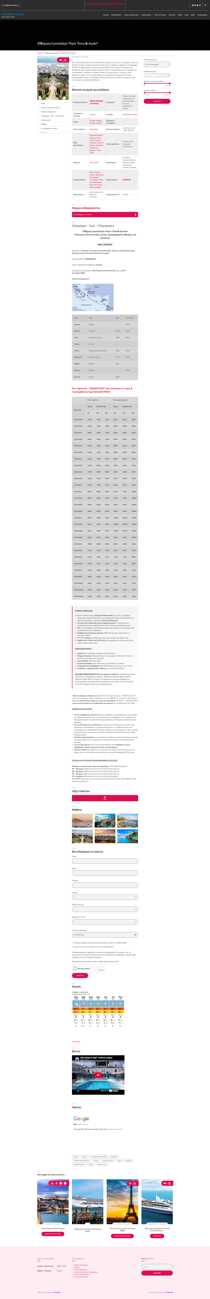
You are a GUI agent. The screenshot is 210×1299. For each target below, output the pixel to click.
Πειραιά (125, 195)
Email (74, 869)
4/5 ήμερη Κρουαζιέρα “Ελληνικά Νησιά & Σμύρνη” (157, 1229)
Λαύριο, (93, 145)
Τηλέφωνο (75, 881)
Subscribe (157, 1273)
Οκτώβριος (94, 180)
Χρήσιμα (171, 15)
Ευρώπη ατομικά (108, 1160)
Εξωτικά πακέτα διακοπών (81, 1160)
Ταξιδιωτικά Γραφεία (81, 1265)
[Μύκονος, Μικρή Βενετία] (127, 836)
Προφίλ (76, 1267)
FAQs (186, 15)
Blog (180, 15)
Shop (193, 15)
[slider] (144, 83)
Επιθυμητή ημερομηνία (79, 930)
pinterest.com (197, 5)
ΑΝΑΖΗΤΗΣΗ (157, 101)
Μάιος (92, 172)
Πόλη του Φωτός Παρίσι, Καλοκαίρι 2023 (122, 1229)
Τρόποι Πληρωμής (80, 1270)
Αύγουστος (99, 175)
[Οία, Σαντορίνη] (105, 820)
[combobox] (157, 64)
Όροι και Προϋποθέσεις (82, 1274)
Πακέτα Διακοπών (131, 15)
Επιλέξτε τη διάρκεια (150, 90)
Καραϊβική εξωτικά (79, 1164)
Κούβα (91, 1164)
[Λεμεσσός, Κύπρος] (127, 820)
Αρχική (105, 15)
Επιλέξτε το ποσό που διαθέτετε (154, 81)
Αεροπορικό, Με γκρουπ (53, 1234)
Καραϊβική (128, 1160)
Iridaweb (56, 1292)
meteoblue (76, 1042)
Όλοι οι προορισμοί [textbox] (152, 64)
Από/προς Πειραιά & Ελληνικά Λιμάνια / (97, 140)
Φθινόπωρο (97, 182)
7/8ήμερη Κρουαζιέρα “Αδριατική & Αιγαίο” (87, 1230)
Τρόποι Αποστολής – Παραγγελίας (86, 1272)
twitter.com (195, 5)
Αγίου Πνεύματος (96, 185)
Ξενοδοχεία (146, 15)
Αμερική (84, 1156)
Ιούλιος (92, 175)
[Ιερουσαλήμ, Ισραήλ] (105, 836)
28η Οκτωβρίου (95, 187)
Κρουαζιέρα (94, 129)
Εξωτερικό (114, 1156)
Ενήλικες (75, 893)
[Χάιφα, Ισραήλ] (82, 836)
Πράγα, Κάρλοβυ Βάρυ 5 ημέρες (53, 1228)
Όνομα (74, 856)
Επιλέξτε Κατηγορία (150, 71)
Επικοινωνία (202, 15)
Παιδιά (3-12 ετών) (78, 905)
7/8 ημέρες (94, 163)
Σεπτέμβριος (94, 177)
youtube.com (200, 5)
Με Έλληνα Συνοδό (130, 115)
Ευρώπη (96, 1160)
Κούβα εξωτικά (101, 1164)
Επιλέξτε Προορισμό (150, 60)
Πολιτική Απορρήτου (81, 1277)
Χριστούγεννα (160, 15)
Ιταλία (119, 1160)
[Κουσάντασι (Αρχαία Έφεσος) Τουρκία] (82, 820)
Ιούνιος (97, 172)
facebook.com (192, 5)
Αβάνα (76, 1156)
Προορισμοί (116, 15)
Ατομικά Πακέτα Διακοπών (99, 1156)
